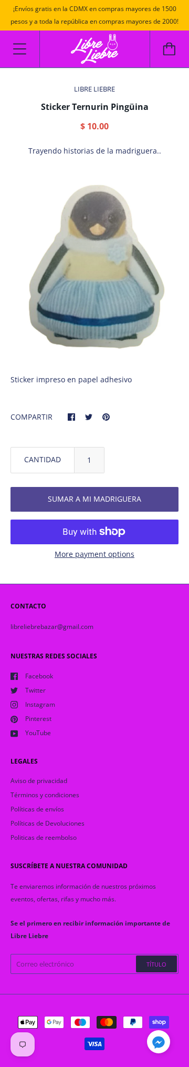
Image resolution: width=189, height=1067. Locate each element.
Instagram (40, 704)
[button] (158, 1043)
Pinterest (38, 718)
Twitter (35, 690)
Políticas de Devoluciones (47, 823)
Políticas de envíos (37, 809)
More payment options (94, 554)
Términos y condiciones (44, 794)
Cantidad (42, 459)
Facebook (39, 676)
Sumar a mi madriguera (94, 499)
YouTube (38, 732)
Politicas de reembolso (43, 837)
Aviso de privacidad (38, 780)
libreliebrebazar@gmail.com (51, 626)
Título (156, 964)
